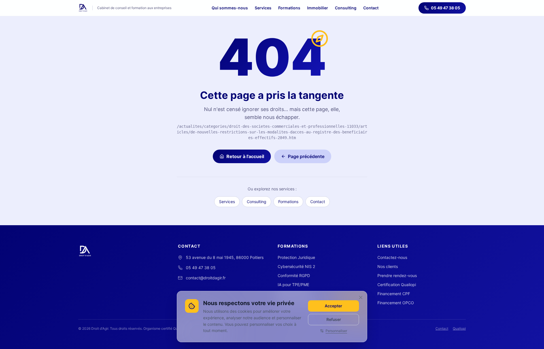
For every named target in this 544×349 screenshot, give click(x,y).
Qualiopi (459, 328)
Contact (371, 7)
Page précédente (306, 156)
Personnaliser (336, 331)
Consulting (345, 7)
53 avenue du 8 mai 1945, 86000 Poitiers (225, 257)
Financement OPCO (395, 302)
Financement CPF (393, 293)
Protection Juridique (296, 257)
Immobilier (317, 7)
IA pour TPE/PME (293, 284)
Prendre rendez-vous (397, 275)
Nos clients (387, 266)
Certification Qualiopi (396, 284)
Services (263, 7)
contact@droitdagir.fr (206, 277)
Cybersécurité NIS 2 (296, 266)
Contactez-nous (392, 257)
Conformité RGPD (294, 275)
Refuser (333, 319)
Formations (289, 7)
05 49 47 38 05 (445, 7)
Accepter (333, 305)
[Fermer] (361, 297)
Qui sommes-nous (230, 7)
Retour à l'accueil (245, 156)
